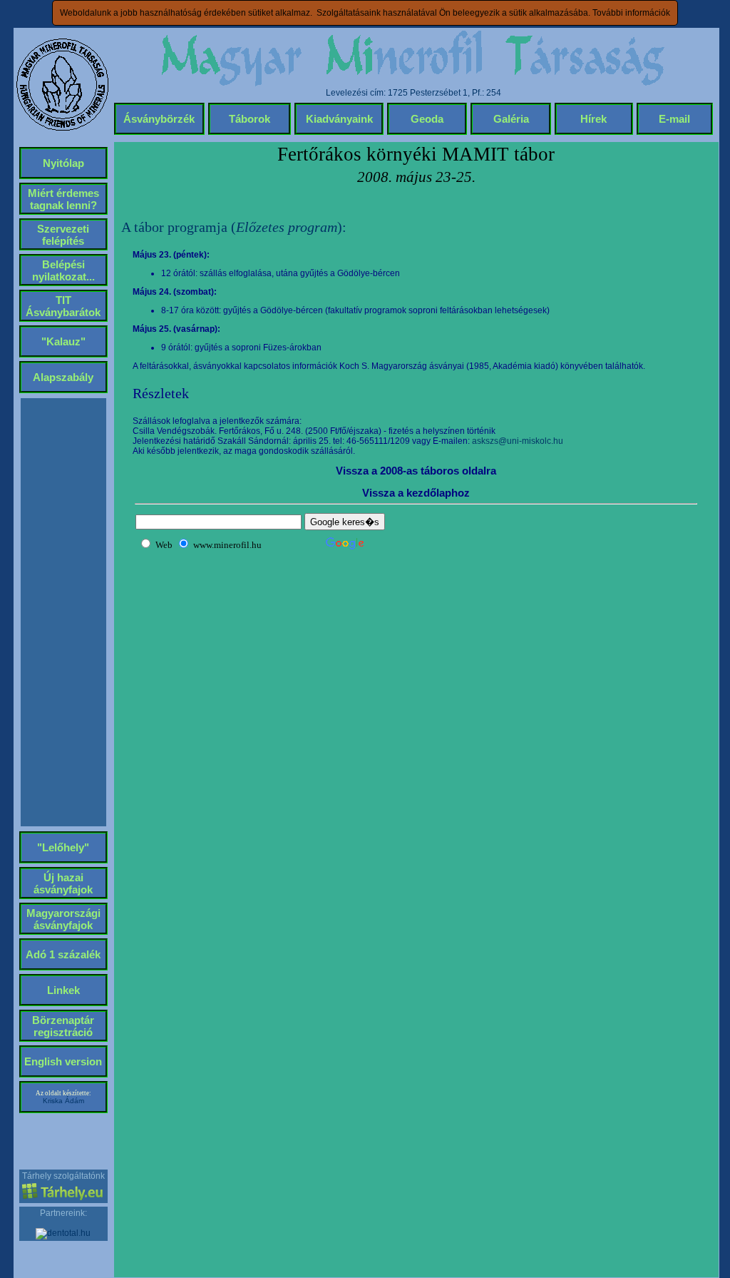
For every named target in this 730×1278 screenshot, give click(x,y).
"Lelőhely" (63, 847)
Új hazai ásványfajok (63, 883)
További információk (631, 13)
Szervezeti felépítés (63, 235)
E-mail (674, 119)
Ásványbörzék (159, 119)
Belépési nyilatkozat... (63, 270)
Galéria (511, 119)
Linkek (63, 990)
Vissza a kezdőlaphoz (416, 493)
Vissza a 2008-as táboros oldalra (416, 471)
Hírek (593, 119)
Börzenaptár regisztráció (63, 1026)
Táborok (249, 119)
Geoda (427, 119)
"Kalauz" (63, 341)
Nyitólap (63, 163)
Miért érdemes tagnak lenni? (63, 199)
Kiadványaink (339, 119)
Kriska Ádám (63, 1101)
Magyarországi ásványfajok (63, 919)
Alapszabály (63, 377)
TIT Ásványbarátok (63, 306)
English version (63, 1061)
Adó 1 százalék (63, 954)
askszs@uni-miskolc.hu (517, 441)
